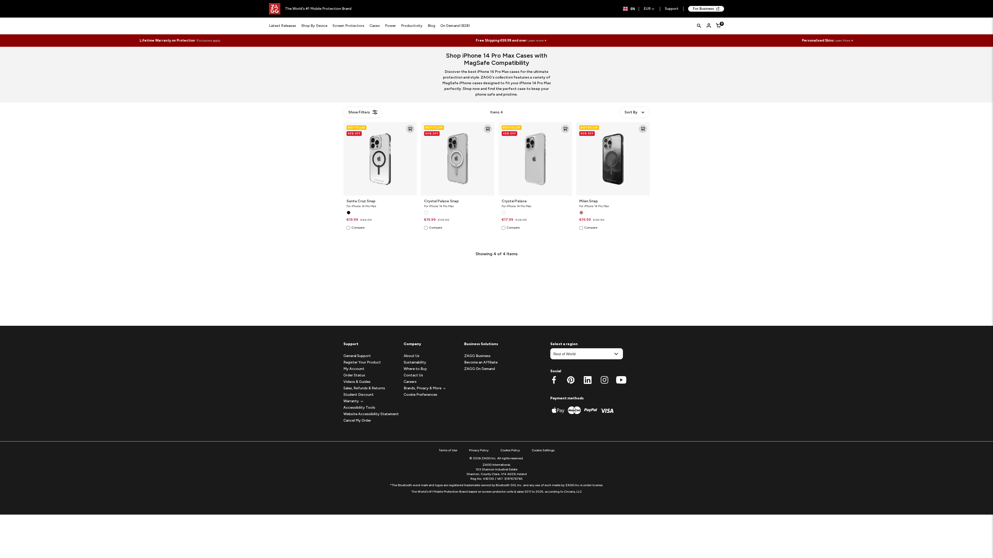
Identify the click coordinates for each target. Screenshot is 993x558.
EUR (647, 9)
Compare (358, 227)
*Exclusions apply (208, 40)
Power (390, 26)
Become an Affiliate (481, 362)
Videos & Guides (357, 381)
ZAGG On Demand (479, 369)
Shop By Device (314, 26)
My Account (353, 369)
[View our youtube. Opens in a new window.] (621, 380)
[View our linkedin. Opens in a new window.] (587, 380)
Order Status (354, 375)
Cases (375, 26)
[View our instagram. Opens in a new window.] (604, 380)
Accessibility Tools (359, 407)
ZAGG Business (477, 356)
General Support (357, 356)
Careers (410, 381)
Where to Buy (415, 369)
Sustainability (415, 362)
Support (672, 9)
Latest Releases (282, 26)
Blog (431, 26)
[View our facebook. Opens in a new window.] (554, 380)
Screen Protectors (348, 26)
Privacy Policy (478, 450)
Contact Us (413, 375)
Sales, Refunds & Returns (364, 388)
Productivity (412, 26)
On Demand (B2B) (455, 26)
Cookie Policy (510, 450)
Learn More (842, 40)
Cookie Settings (543, 450)
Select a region (564, 344)
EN (632, 8)
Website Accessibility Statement (371, 414)
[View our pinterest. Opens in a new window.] (571, 380)
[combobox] (629, 9)
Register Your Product (362, 362)
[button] (351, 401)
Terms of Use (448, 450)
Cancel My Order (357, 420)
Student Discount (358, 394)
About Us (411, 356)
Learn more (536, 40)
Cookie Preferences (420, 394)
